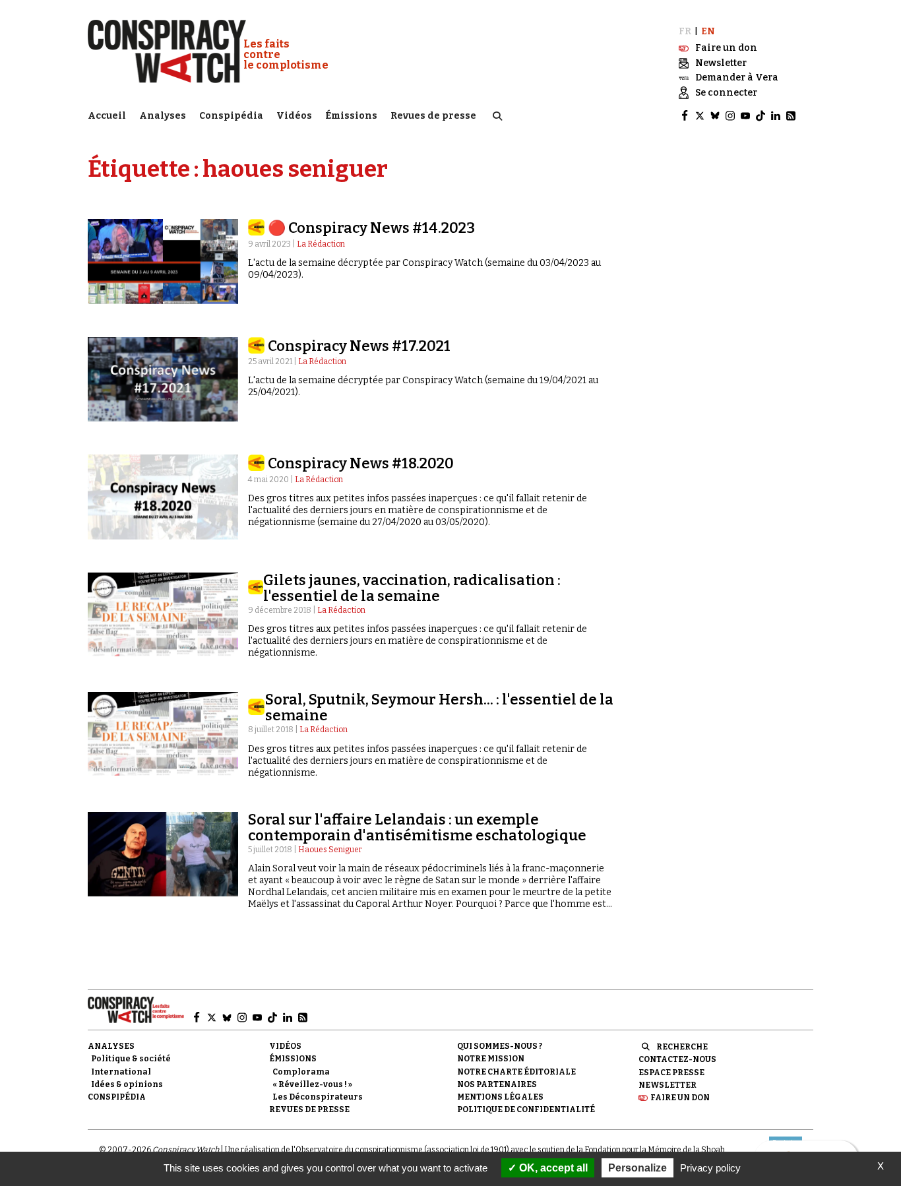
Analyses (162, 115)
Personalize (637, 1167)
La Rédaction (321, 244)
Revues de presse (433, 115)
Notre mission (490, 1058)
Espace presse (671, 1072)
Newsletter (667, 1085)
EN (708, 31)
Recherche (682, 1046)
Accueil (107, 115)
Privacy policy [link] (710, 1167)
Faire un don (680, 1097)
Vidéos (294, 115)
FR (685, 31)
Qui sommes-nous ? (499, 1046)
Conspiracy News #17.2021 (359, 346)
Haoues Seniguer (330, 849)
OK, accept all (552, 1167)
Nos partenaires (497, 1084)
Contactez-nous (677, 1059)
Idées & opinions (127, 1084)
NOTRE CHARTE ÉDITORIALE (516, 1072)
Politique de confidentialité (526, 1109)
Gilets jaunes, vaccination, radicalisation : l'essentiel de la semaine (412, 588)
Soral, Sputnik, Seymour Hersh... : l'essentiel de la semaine (439, 707)
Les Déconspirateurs (317, 1097)
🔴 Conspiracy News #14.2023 (371, 228)
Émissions (351, 115)
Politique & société (131, 1058)
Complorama (301, 1072)
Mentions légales (500, 1097)
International (121, 1072)
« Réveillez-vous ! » (312, 1084)
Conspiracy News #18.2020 (361, 463)
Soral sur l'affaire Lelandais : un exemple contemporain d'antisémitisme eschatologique (417, 827)
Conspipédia (231, 115)
